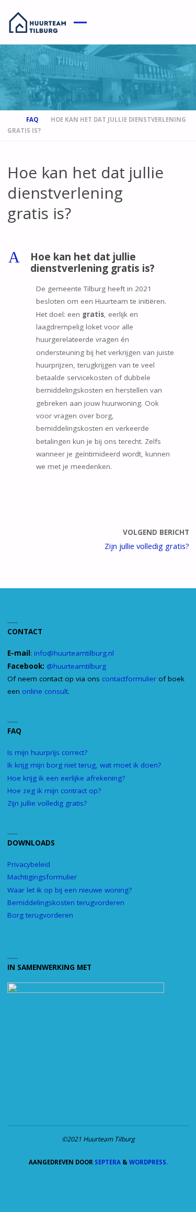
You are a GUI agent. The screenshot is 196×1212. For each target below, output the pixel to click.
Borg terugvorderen (40, 915)
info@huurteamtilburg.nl (74, 653)
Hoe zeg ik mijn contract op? (54, 790)
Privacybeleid (28, 864)
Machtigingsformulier (42, 877)
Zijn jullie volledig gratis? (47, 803)
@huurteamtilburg (76, 666)
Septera (107, 1162)
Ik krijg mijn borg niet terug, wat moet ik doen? (84, 765)
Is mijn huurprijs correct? (47, 752)
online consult (45, 691)
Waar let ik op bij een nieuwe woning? (69, 890)
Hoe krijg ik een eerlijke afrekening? (66, 778)
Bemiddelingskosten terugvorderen (65, 902)
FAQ (32, 119)
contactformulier (129, 678)
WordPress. (148, 1162)
